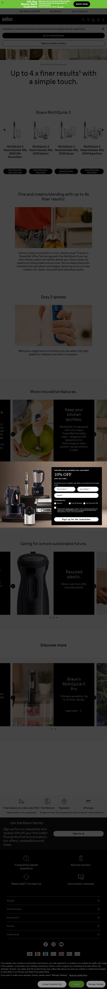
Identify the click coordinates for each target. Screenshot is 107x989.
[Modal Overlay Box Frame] (53, 4)
